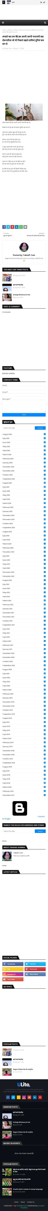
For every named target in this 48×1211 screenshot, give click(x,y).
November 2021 (24, 617)
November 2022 (24, 576)
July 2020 (24, 673)
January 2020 (24, 698)
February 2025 (24, 507)
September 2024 (24, 527)
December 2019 (24, 702)
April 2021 (24, 637)
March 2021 (24, 641)
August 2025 (24, 483)
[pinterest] (35, 969)
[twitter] (35, 964)
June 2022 (24, 588)
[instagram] (12, 974)
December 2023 (24, 552)
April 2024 (24, 540)
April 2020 (24, 686)
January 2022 (24, 609)
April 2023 (24, 568)
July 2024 (24, 536)
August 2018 (24, 767)
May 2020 (24, 682)
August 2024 (24, 532)
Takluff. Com (8, 48)
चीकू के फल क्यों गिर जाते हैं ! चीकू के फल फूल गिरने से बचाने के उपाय (29, 1170)
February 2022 (24, 605)
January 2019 (24, 746)
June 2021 (24, 629)
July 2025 (24, 487)
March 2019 (24, 738)
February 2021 (24, 645)
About (23, 1202)
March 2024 (24, 544)
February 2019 (24, 742)
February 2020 (24, 694)
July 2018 (24, 771)
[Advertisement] (24, 15)
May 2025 (24, 495)
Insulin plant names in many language (28, 1189)
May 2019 (24, 730)
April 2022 (24, 596)
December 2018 (24, 751)
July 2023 (24, 556)
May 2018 (24, 779)
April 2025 (24, 499)
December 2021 (24, 613)
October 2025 (24, 475)
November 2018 (24, 755)
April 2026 (24, 450)
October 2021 (24, 621)
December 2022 (24, 572)
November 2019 (24, 706)
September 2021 (24, 625)
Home (4, 30)
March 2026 (24, 454)
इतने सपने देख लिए (18, 285)
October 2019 (24, 710)
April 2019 (24, 734)
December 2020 (24, 653)
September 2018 (24, 763)
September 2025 (24, 479)
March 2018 (24, 787)
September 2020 (24, 665)
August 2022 (24, 580)
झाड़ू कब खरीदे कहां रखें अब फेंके (22, 1179)
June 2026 (24, 442)
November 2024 (24, 519)
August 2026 (24, 434)
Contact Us (30, 1202)
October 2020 (24, 661)
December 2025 (24, 467)
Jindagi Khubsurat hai (21, 295)
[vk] (35, 974)
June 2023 (24, 560)
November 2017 (24, 795)
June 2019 (24, 726)
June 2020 (24, 678)
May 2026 (24, 446)
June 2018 (24, 775)
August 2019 (24, 718)
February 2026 (24, 459)
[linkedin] (35, 1097)
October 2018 (24, 759)
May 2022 (24, 592)
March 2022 (24, 600)
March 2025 (24, 503)
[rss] (12, 969)
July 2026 (24, 438)
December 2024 (24, 515)
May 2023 (24, 564)
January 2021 (24, 649)
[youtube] (12, 979)
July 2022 (24, 584)
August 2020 (24, 669)
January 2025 (24, 511)
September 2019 (24, 714)
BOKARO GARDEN (8, 373)
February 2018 (24, 791)
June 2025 (24, 491)
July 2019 (24, 722)
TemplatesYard (21, 1206)
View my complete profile (21, 856)
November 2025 (24, 471)
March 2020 (24, 690)
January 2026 (24, 463)
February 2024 (24, 548)
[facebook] (12, 964)
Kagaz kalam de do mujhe (23, 1069)
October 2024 (24, 523)
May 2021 (24, 633)
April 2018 (24, 783)
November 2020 (24, 657)
